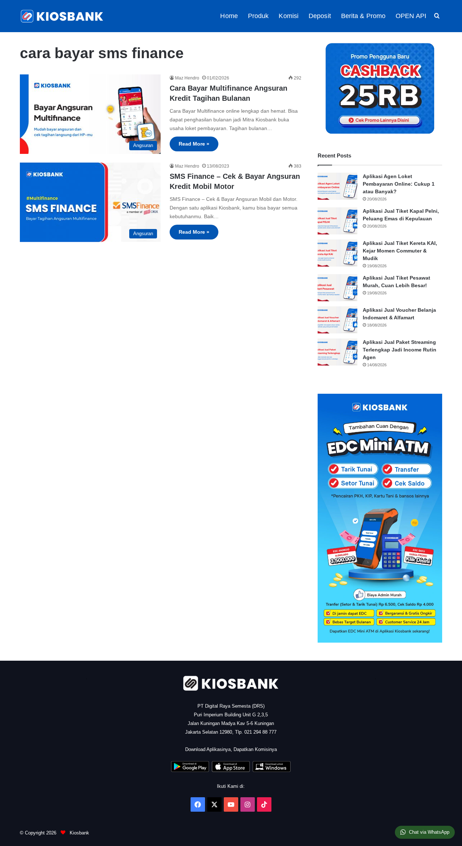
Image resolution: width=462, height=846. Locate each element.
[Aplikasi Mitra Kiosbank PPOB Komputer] (272, 770)
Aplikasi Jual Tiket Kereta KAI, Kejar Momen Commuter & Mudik (400, 250)
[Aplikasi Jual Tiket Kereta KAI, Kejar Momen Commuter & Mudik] (337, 253)
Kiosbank (78, 833)
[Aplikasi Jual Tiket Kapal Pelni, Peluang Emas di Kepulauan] (337, 220)
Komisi (288, 16)
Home (228, 16)
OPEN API (411, 16)
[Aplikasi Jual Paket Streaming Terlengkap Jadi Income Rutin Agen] (337, 352)
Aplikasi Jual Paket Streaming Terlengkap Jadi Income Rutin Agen (399, 349)
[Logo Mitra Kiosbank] (62, 16)
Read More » (194, 144)
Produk (258, 16)
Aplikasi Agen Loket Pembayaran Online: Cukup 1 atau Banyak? (399, 183)
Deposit (320, 16)
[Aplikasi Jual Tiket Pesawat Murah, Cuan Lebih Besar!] (337, 287)
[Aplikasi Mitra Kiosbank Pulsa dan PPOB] (190, 770)
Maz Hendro (187, 78)
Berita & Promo (363, 16)
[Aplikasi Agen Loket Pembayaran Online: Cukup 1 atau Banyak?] (337, 186)
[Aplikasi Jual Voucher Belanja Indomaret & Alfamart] (337, 319)
